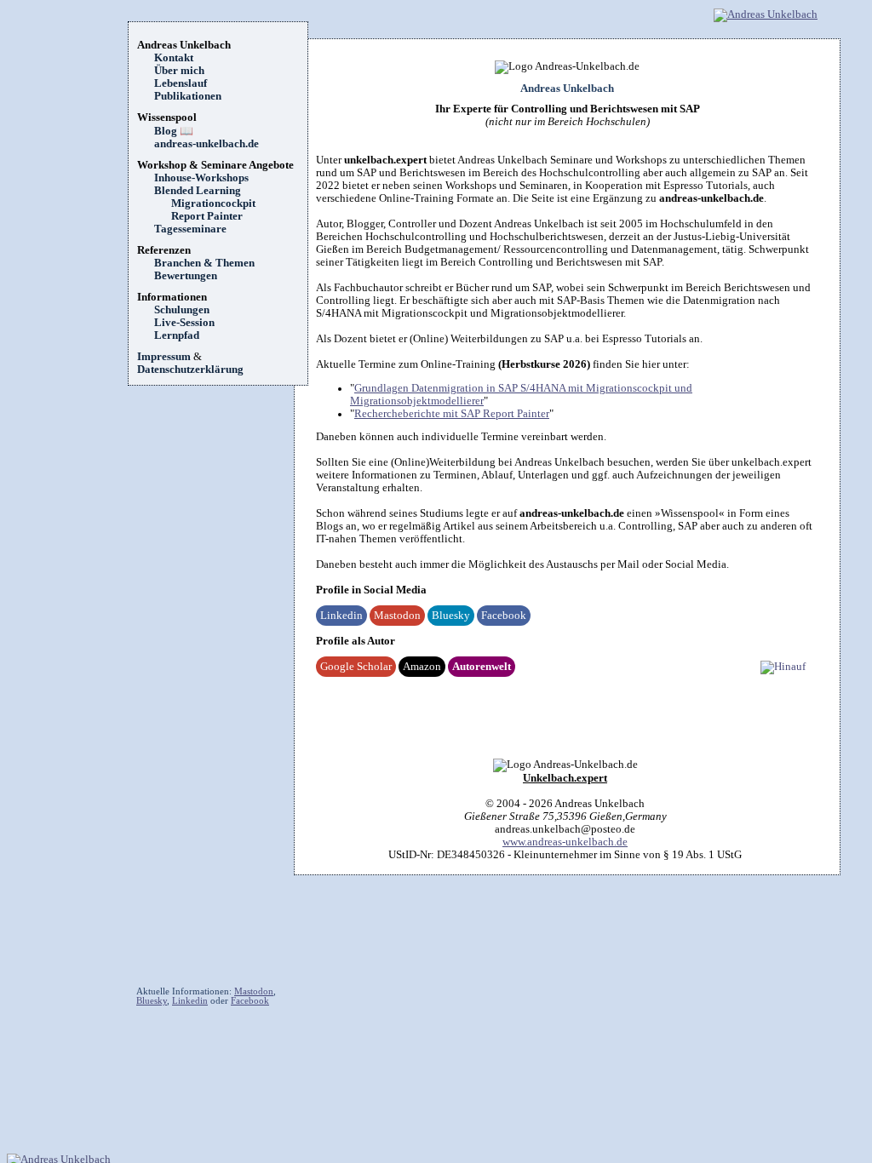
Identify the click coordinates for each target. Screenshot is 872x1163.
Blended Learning (197, 191)
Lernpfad (176, 335)
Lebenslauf (180, 83)
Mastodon (397, 616)
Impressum (164, 357)
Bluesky (451, 616)
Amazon (422, 667)
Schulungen (181, 310)
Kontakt (173, 58)
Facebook (503, 616)
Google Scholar (356, 667)
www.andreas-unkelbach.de (565, 842)
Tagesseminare (190, 229)
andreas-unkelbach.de (206, 144)
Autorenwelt (481, 667)
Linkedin (341, 616)
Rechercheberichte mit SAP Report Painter (451, 414)
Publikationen (187, 96)
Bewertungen (185, 276)
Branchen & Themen (204, 263)
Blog (173, 131)
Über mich (179, 71)
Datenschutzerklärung (190, 369)
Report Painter (207, 216)
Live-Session (184, 323)
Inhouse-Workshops (201, 178)
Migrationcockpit (213, 203)
